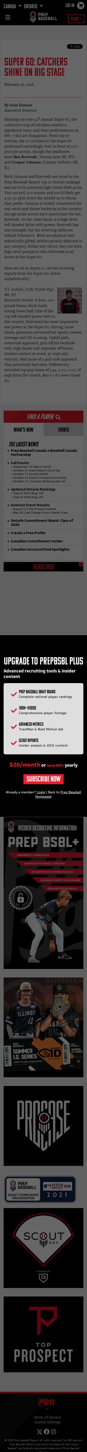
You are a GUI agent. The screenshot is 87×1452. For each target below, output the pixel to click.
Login (41, 792)
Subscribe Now (43, 779)
